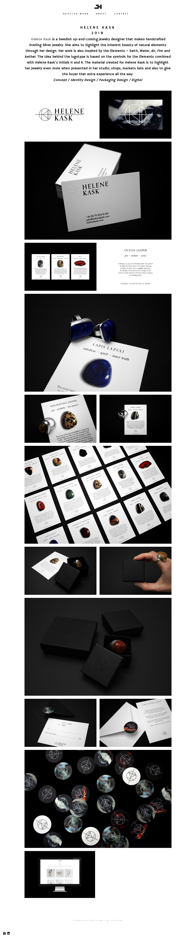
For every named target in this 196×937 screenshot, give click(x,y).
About (101, 13)
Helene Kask (41, 39)
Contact (121, 13)
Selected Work (76, 13)
